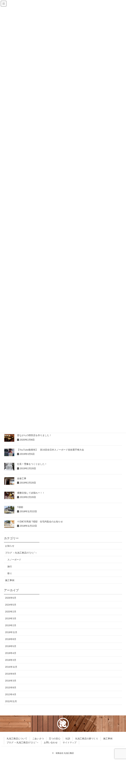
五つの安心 (54, 738)
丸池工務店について (17, 738)
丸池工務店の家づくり (86, 738)
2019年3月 (10, 618)
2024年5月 (10, 604)
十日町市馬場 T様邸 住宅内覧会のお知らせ (40, 521)
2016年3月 (10, 680)
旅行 (9, 566)
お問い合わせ (51, 742)
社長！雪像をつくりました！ (32, 464)
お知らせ (9, 546)
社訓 (67, 738)
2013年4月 (10, 694)
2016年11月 (11, 667)
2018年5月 (10, 646)
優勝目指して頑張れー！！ (31, 493)
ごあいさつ (38, 738)
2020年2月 (10, 611)
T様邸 (20, 507)
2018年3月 (10, 660)
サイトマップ (69, 742)
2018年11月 (11, 632)
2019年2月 (10, 625)
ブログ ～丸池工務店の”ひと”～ (21, 552)
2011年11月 (11, 701)
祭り (9, 573)
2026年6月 (10, 597)
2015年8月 (10, 687)
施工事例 (9, 580)
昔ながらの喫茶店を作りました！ (34, 435)
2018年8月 (10, 639)
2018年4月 (10, 653)
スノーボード (14, 559)
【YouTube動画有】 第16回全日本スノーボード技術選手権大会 (50, 449)
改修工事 (21, 478)
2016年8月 (10, 673)
